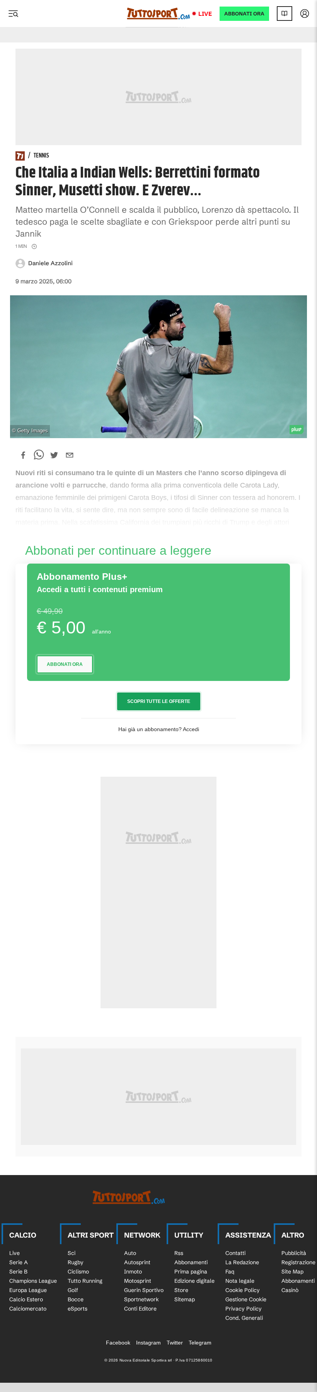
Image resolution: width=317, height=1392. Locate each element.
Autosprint (137, 1262)
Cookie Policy (242, 1290)
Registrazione (298, 1262)
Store (181, 1290)
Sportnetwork (141, 1299)
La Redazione (242, 1262)
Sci (71, 1253)
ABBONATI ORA (244, 13)
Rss (178, 1253)
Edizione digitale (194, 1280)
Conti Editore (140, 1308)
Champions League (33, 1280)
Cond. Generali (244, 1317)
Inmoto (133, 1271)
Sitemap (184, 1299)
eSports (77, 1308)
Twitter (175, 1343)
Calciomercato (27, 1308)
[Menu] (13, 13)
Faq (229, 1271)
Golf (73, 1290)
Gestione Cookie (245, 1299)
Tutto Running (85, 1280)
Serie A (18, 1262)
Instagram (148, 1343)
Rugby (76, 1262)
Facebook (118, 1343)
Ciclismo (78, 1271)
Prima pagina (190, 1271)
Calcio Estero (26, 1299)
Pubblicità (293, 1253)
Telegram (200, 1343)
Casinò (289, 1290)
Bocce (76, 1299)
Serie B (18, 1271)
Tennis (41, 156)
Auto (130, 1253)
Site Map (292, 1271)
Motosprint (137, 1280)
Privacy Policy (243, 1308)
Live (205, 14)
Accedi (191, 729)
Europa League (28, 1290)
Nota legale (239, 1280)
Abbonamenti (191, 1262)
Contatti (235, 1253)
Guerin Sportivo (144, 1290)
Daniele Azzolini (50, 263)
